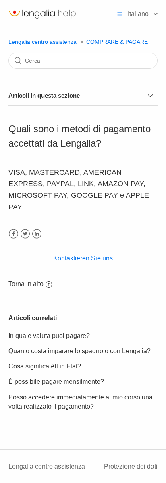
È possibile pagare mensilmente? (56, 381)
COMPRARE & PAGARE (117, 42)
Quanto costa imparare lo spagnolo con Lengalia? (79, 351)
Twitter (25, 234)
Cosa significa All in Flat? (44, 366)
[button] (119, 14)
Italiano (139, 13)
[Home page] (42, 18)
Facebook (13, 234)
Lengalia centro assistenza (42, 42)
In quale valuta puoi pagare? (49, 335)
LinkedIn (37, 234)
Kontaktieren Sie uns (83, 258)
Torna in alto (26, 283)
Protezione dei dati (131, 466)
